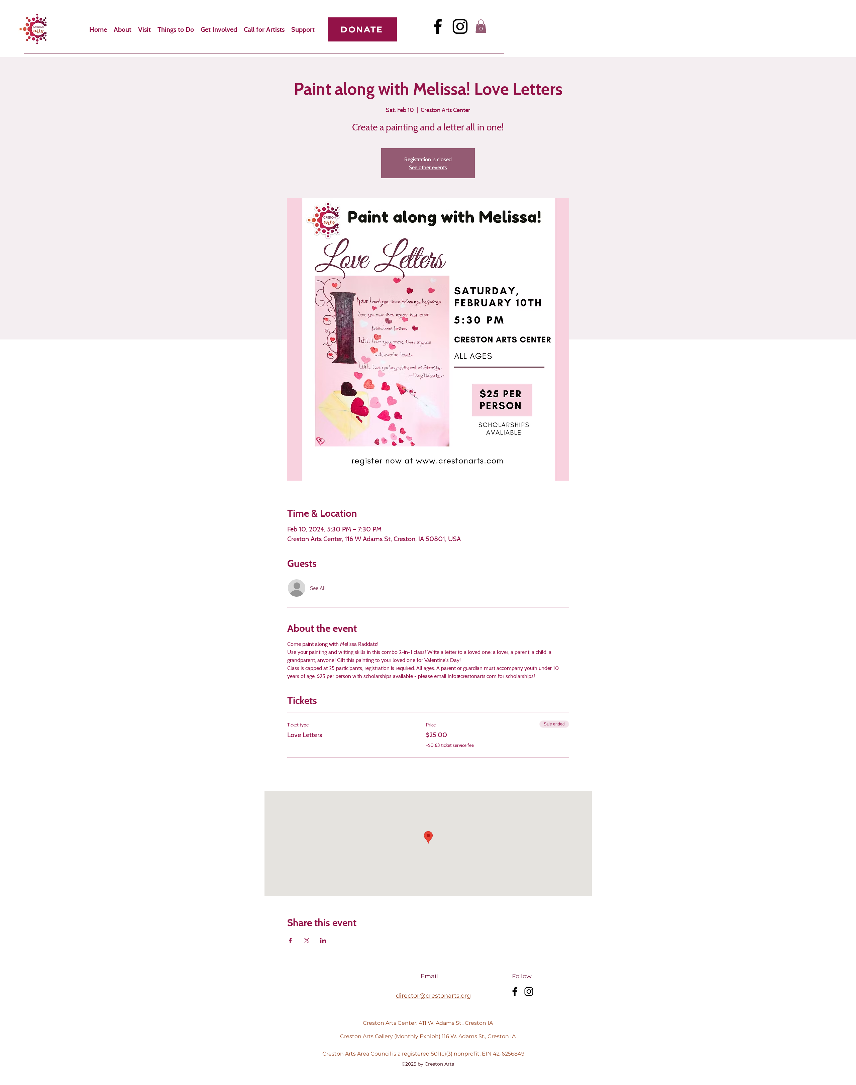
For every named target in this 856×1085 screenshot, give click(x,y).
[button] (481, 26)
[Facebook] (438, 26)
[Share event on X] (307, 940)
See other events (428, 167)
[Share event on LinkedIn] (323, 940)
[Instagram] (460, 26)
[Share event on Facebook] (290, 940)
